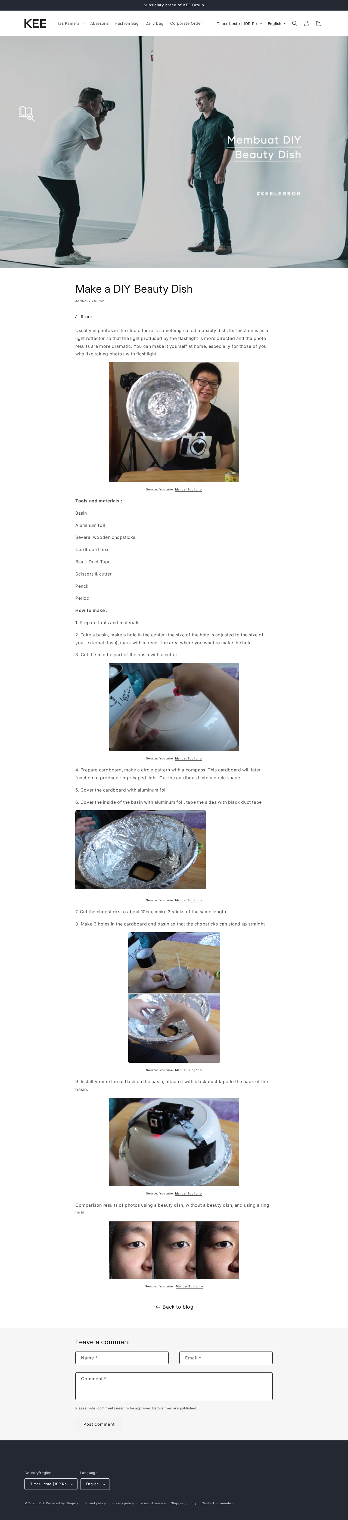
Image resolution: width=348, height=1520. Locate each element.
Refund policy (95, 1503)
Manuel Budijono (188, 758)
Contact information (218, 1503)
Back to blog (178, 1307)
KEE (42, 1503)
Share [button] (86, 316)
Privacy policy (122, 1503)
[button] (70, 23)
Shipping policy (184, 1503)
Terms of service (152, 1503)
